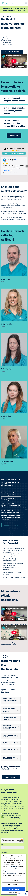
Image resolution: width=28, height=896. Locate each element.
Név (2, 844)
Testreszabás (13, 880)
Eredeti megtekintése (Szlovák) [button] (11, 172)
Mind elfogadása (14, 889)
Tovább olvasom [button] (7, 170)
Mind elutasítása (13, 885)
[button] (1, 166)
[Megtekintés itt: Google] (4, 160)
